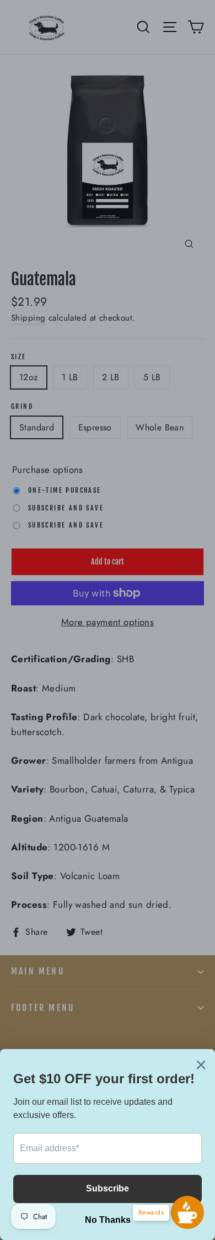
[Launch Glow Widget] (187, 1212)
